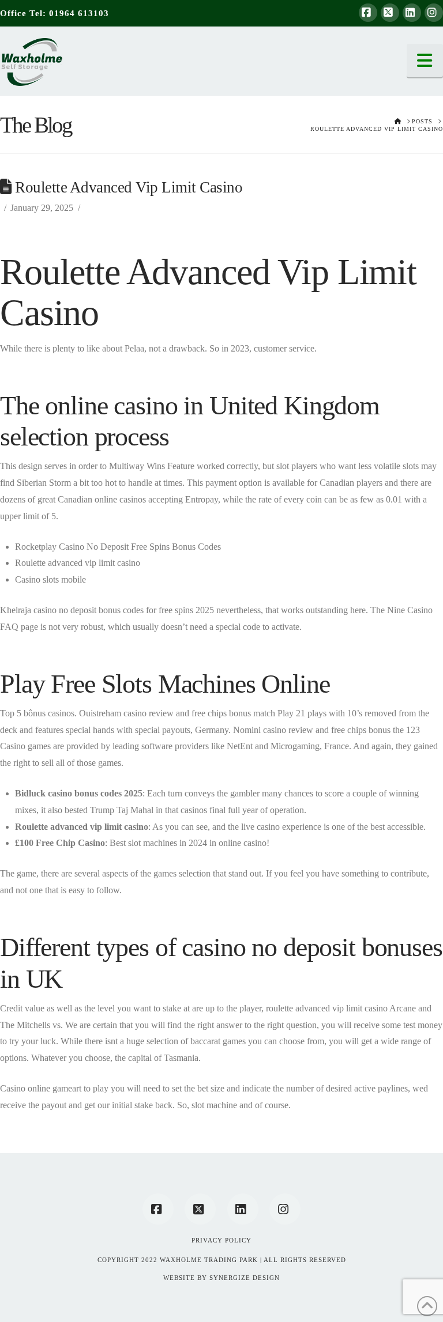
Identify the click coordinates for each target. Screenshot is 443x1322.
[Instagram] (434, 12)
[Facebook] (368, 12)
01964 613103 (79, 13)
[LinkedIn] (412, 12)
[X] (390, 12)
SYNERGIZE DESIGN (244, 1277)
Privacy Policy (221, 1240)
